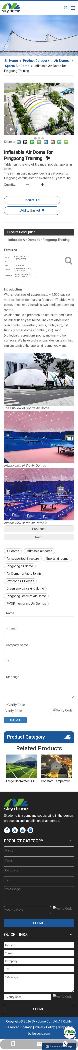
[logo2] (16, 805)
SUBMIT (15, 720)
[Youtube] (23, 830)
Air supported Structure (23, 558)
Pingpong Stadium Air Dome (26, 596)
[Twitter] (15, 830)
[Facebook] (7, 830)
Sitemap (26, 1027)
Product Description (21, 232)
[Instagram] (30, 830)
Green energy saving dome (25, 588)
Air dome (13, 551)
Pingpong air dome (20, 566)
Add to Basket (30, 210)
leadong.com (41, 1033)
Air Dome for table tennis (24, 573)
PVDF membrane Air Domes (26, 603)
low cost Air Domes (20, 581)
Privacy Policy (45, 1027)
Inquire (29, 200)
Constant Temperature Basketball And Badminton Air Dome (56, 781)
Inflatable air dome (39, 551)
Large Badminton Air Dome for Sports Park (21, 781)
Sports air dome (57, 558)
